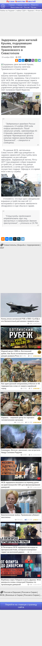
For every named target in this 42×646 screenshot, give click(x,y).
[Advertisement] (21, 24)
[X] (26, 60)
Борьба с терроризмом (28, 245)
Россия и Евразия (12, 592)
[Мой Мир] (23, 60)
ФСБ (2, 595)
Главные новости (22, 5)
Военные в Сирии (14, 595)
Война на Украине (7, 11)
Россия (26, 7)
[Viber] (33, 60)
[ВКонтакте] (19, 60)
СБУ (2, 248)
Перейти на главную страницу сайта (21, 605)
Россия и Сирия (29, 592)
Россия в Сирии (31, 595)
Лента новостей (16, 7)
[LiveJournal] (29, 60)
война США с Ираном (25, 11)
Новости (34, 5)
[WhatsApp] (36, 60)
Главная (12, 5)
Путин (33, 7)
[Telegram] (39, 60)
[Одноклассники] (16, 60)
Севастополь (10, 245)
